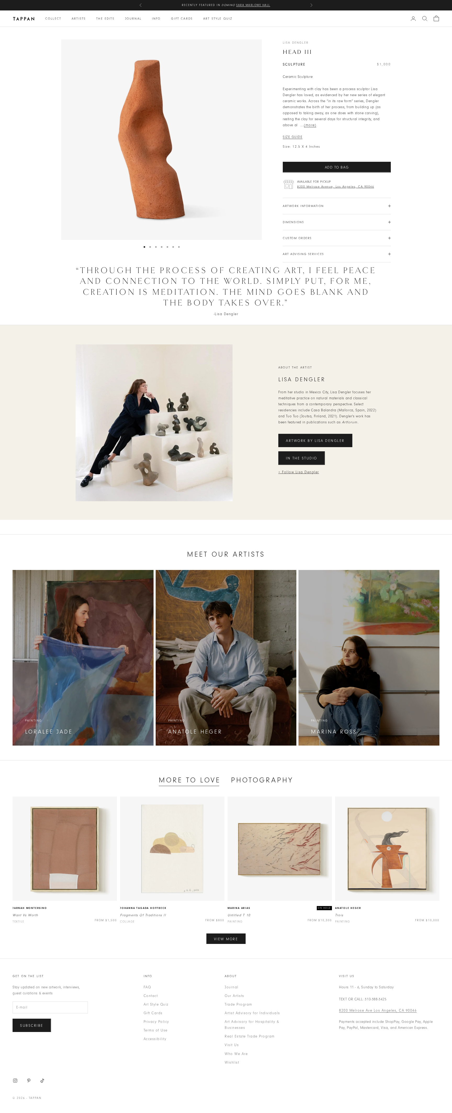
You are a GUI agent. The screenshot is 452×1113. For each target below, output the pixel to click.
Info (156, 18)
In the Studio (301, 458)
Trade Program (238, 1004)
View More (226, 939)
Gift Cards (182, 18)
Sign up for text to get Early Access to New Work (226, 7)
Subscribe (31, 1025)
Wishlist (232, 1062)
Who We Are (236, 1054)
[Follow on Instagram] (15, 1080)
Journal (133, 18)
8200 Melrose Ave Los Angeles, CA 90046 (378, 1010)
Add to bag (337, 167)
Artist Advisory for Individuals (252, 1013)
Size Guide (292, 137)
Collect (53, 18)
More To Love (190, 780)
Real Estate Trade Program (250, 1036)
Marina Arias (239, 908)
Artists (79, 18)
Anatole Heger (348, 908)
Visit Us (232, 1045)
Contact (151, 996)
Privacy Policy (156, 1021)
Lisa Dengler (296, 42)
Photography (262, 780)
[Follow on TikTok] (42, 1080)
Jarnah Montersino (30, 908)
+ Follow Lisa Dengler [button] (298, 472)
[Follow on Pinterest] (28, 1080)
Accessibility (155, 1039)
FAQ (147, 987)
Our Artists (234, 996)
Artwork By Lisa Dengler (315, 441)
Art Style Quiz (217, 18)
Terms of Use (156, 1030)
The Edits (105, 18)
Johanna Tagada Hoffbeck (143, 908)
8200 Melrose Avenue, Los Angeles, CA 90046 (335, 186)
